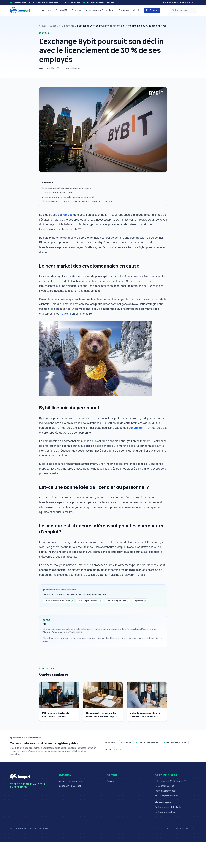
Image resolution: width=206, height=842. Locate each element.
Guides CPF (61, 10)
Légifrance (138, 600)
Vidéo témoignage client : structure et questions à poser (145, 716)
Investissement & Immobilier (100, 10)
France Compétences (116, 600)
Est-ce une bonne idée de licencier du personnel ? (70, 197)
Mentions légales (163, 802)
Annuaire (46, 10)
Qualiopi (127, 742)
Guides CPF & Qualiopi (69, 786)
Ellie (41, 68)
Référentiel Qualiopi (165, 786)
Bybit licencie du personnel (58, 192)
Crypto (136, 10)
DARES (108, 749)
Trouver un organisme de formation (177, 2)
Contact (110, 781)
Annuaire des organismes (71, 781)
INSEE (121, 749)
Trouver (153, 10)
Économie (76, 10)
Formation (124, 10)
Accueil (42, 25)
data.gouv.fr (110, 742)
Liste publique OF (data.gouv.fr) (170, 781)
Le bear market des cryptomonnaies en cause (68, 188)
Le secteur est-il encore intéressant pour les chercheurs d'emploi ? (78, 201)
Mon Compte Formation (88, 600)
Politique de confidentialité (168, 807)
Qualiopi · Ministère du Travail (57, 600)
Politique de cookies (165, 812)
